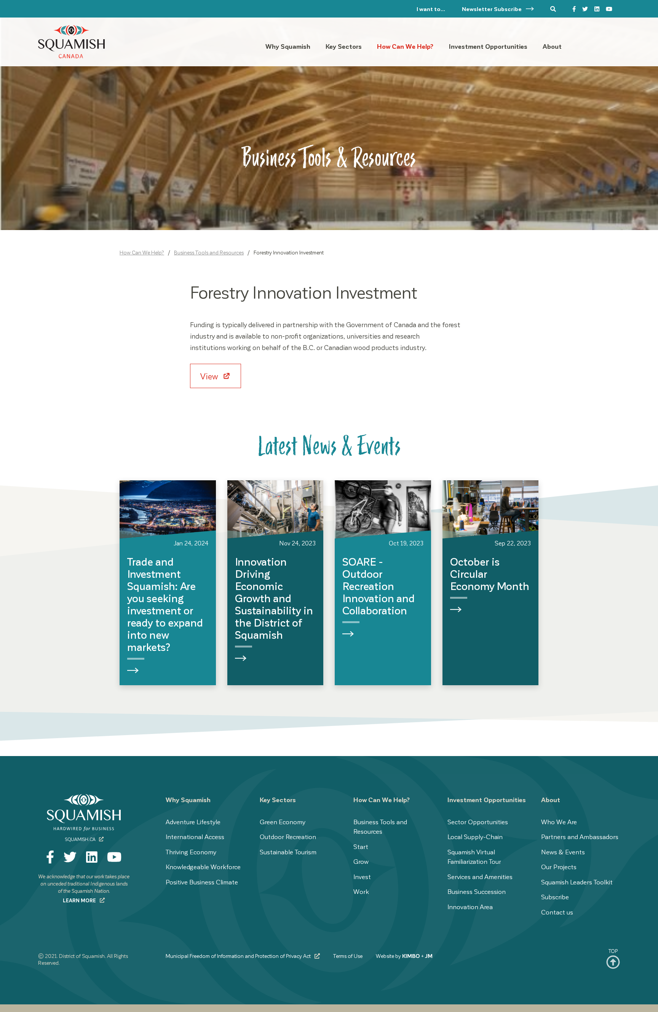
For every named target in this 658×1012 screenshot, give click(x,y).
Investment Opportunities (486, 799)
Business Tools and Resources (209, 252)
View (210, 376)
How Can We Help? (142, 252)
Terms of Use (348, 956)
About (550, 799)
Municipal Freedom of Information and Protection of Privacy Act (239, 956)
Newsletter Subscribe (492, 8)
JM (429, 956)
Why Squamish (188, 799)
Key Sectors (278, 799)
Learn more (80, 900)
